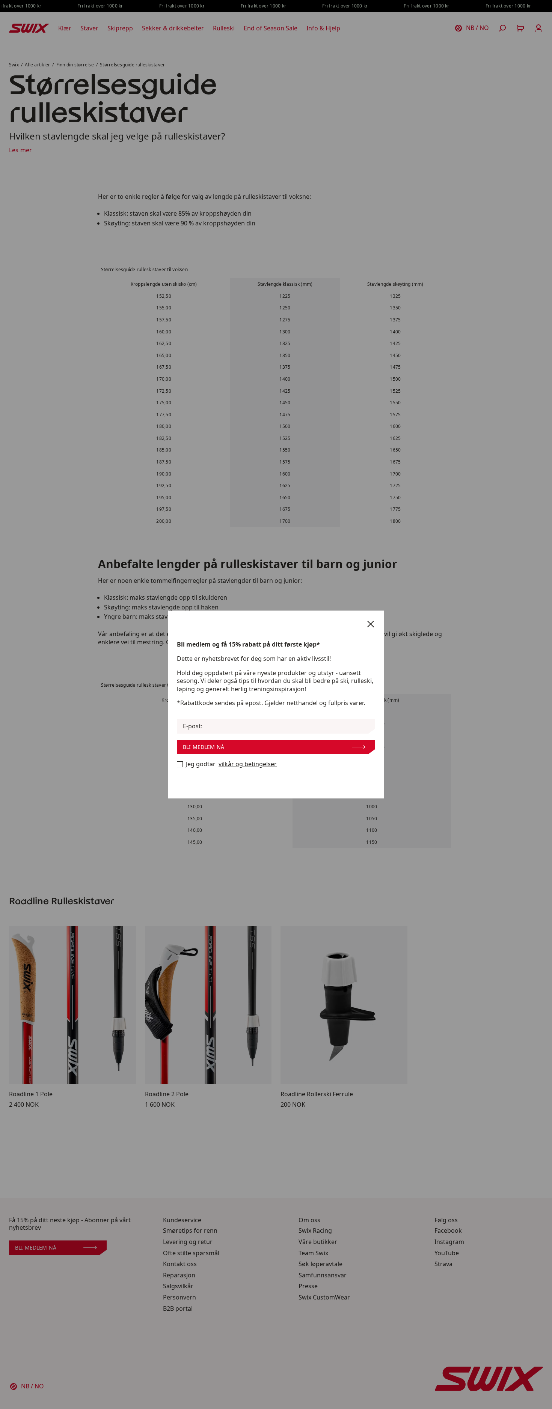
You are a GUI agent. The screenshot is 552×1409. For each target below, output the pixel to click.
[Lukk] (370, 624)
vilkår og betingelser (248, 764)
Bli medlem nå (203, 746)
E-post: (192, 726)
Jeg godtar (231, 764)
